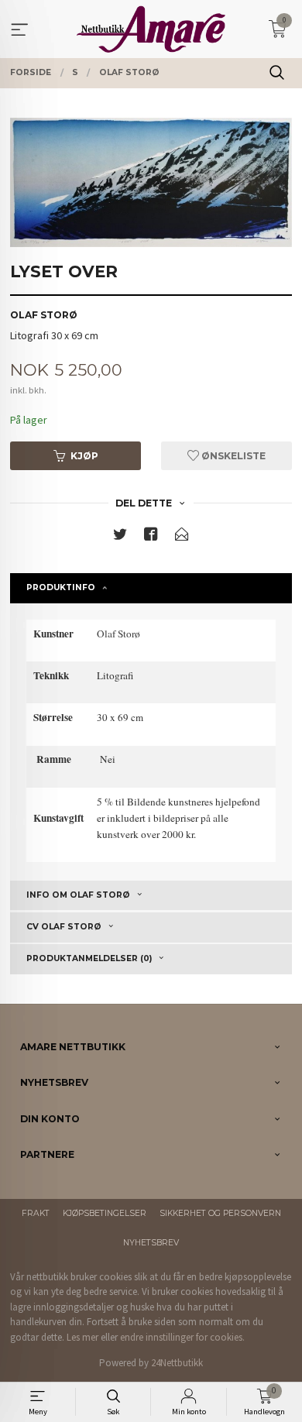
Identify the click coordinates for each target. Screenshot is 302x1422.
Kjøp (84, 456)
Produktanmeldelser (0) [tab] (89, 958)
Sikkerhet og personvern (220, 1213)
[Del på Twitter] (120, 537)
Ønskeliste (232, 456)
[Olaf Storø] (151, 182)
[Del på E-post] (182, 537)
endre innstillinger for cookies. (182, 1337)
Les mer (82, 1337)
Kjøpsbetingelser (104, 1213)
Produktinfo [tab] (60, 587)
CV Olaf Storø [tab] (63, 927)
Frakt (36, 1213)
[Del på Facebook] (151, 537)
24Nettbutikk (177, 1362)
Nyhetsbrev (151, 1243)
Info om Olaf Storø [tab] (78, 895)
